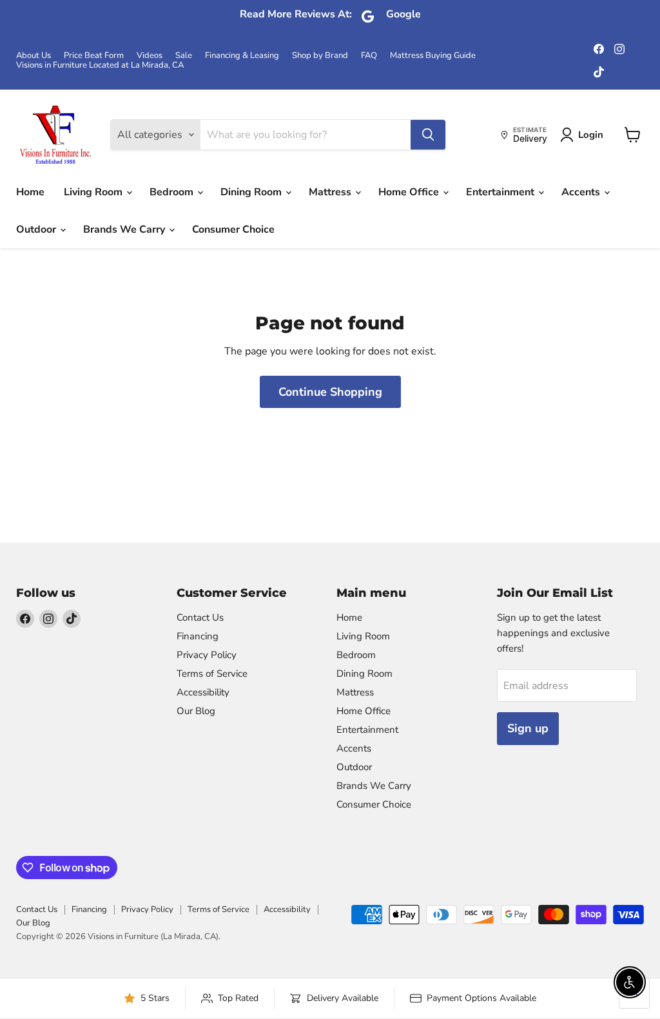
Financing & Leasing (242, 56)
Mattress (331, 192)
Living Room (94, 192)
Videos (149, 56)
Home (30, 192)
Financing (197, 636)
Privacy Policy (207, 654)
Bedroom (173, 192)
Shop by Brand (320, 56)
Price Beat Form (94, 56)
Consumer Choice (233, 229)
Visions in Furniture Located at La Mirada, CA (100, 65)
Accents (582, 192)
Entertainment (501, 192)
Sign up (527, 728)
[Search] (428, 135)
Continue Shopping (330, 392)
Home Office (410, 192)
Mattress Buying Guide (433, 56)
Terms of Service (212, 673)
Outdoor (37, 229)
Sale (183, 56)
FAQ (369, 56)
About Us (33, 56)
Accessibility (203, 692)
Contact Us (200, 617)
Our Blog (196, 710)
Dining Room (252, 192)
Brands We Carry (125, 229)
